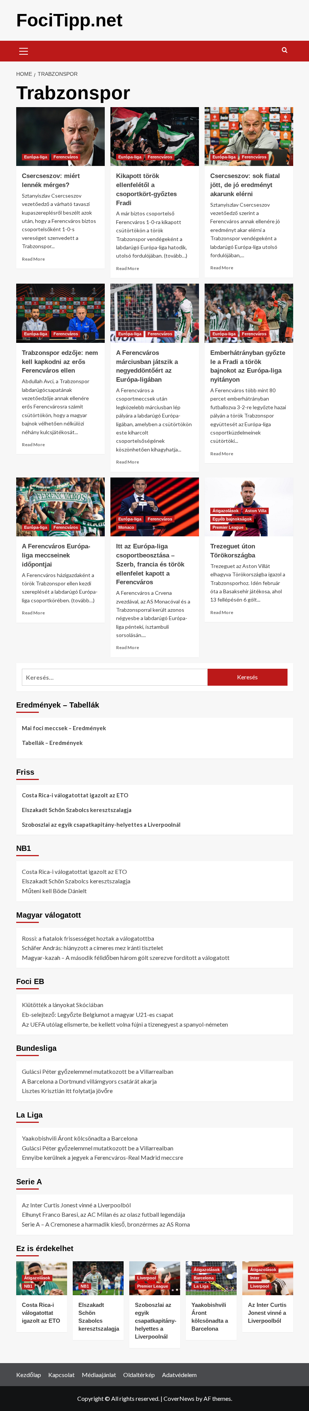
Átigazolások (226, 510)
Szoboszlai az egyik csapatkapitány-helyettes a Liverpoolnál (101, 824)
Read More (33, 259)
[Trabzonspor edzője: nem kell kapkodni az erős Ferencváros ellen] (60, 313)
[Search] (284, 50)
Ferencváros (66, 157)
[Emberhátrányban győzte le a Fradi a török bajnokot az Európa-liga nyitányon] (249, 313)
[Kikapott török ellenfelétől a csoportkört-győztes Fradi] (154, 136)
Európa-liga (35, 157)
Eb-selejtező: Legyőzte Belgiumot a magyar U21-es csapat (97, 1014)
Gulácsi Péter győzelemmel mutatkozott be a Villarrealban (97, 1071)
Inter (254, 1278)
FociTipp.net (69, 20)
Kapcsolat (61, 1374)
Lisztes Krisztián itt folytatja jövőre (67, 1090)
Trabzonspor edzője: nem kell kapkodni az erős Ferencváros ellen (60, 362)
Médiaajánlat (99, 1374)
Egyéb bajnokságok (232, 519)
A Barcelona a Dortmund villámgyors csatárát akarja (89, 1081)
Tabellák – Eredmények (52, 742)
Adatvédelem (179, 1374)
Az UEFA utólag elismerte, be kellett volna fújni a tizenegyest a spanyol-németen (125, 1024)
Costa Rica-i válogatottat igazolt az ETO (75, 795)
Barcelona (204, 1278)
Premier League (228, 527)
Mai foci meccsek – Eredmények (64, 728)
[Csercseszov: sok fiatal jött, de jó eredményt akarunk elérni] (249, 136)
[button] (23, 50)
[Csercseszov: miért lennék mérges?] (60, 136)
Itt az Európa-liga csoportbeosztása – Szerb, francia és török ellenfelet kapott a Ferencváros (150, 564)
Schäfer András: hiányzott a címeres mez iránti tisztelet (92, 947)
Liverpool (146, 1278)
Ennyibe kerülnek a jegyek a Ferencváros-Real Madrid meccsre (102, 1157)
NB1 (28, 1286)
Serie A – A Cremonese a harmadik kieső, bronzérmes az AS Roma (106, 1224)
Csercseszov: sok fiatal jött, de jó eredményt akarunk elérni (245, 185)
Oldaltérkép (139, 1374)
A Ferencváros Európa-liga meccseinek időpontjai (56, 555)
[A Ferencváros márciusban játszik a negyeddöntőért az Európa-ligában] (154, 313)
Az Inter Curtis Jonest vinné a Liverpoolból (76, 1204)
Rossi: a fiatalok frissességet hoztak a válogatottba (88, 938)
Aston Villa (255, 510)
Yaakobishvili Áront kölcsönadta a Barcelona (80, 1138)
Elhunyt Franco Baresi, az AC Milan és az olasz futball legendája (103, 1214)
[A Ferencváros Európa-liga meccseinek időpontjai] (60, 507)
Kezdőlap (28, 1374)
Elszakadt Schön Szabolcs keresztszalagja (77, 809)
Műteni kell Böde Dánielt (54, 890)
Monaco (126, 527)
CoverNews (179, 1398)
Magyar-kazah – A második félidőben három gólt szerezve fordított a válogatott (125, 957)
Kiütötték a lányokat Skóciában (62, 1004)
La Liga (201, 1286)
